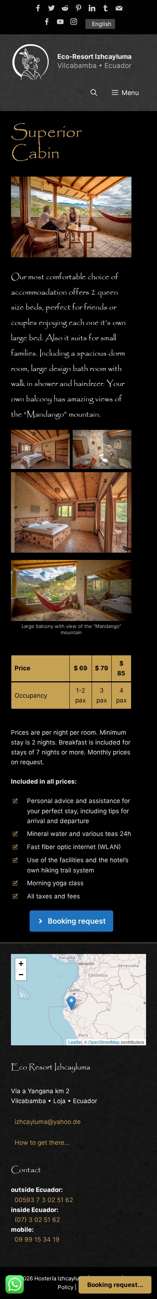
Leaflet (75, 1042)
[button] (71, 1003)
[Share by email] (119, 8)
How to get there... (42, 1142)
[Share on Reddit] (65, 8)
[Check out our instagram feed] (73, 21)
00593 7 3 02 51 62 (44, 1200)
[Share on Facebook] (38, 8)
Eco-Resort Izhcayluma (94, 56)
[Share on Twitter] (51, 8)
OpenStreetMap (104, 1042)
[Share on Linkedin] (92, 8)
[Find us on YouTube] (60, 21)
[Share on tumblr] (105, 8)
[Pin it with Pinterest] (78, 8)
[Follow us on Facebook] (46, 21)
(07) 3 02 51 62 (37, 1219)
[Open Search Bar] (93, 93)
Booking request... (115, 1284)
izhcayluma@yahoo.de (48, 1121)
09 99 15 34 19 (37, 1239)
